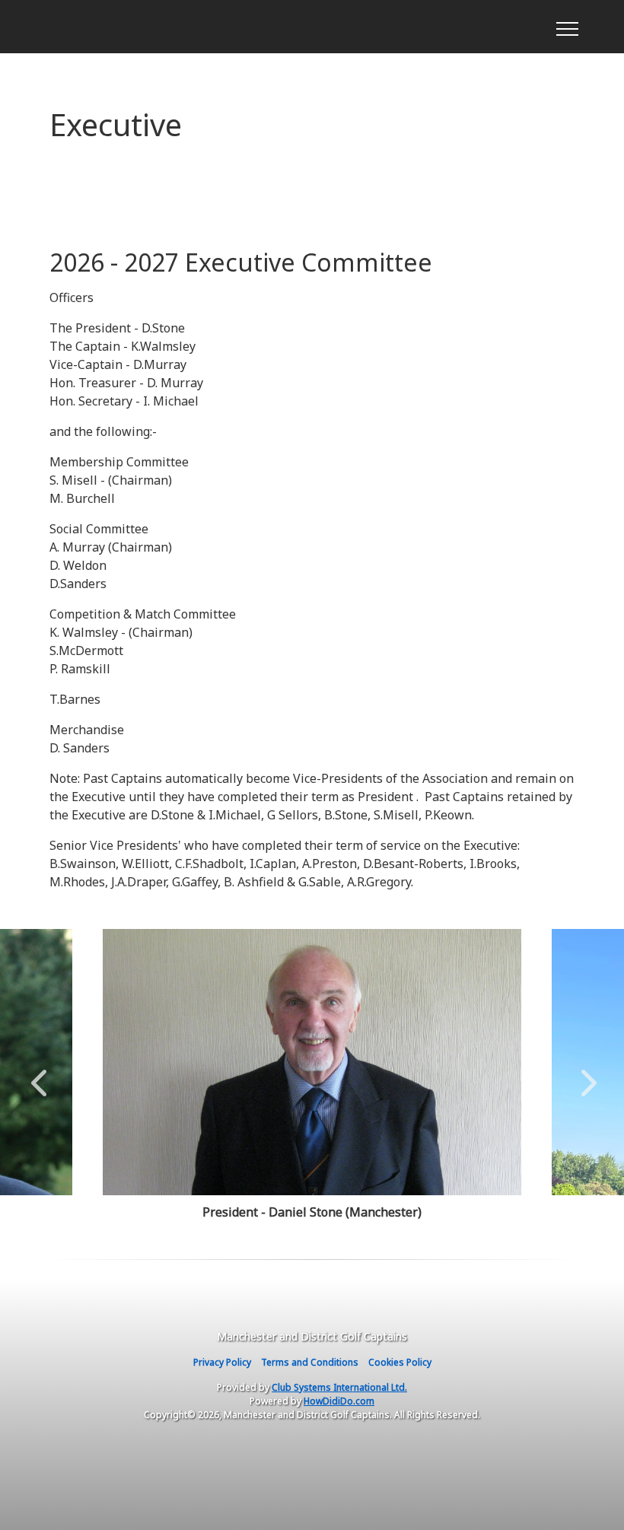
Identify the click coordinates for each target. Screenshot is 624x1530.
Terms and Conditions (309, 1362)
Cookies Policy (399, 1362)
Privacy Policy (222, 1362)
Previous (38, 1075)
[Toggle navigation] (566, 26)
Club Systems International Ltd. (339, 1387)
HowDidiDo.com (339, 1401)
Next (585, 1075)
